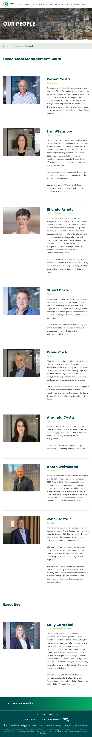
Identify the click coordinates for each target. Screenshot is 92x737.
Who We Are (25, 4)
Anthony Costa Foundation (59, 4)
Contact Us (53, 714)
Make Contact (81, 4)
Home (5, 46)
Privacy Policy (41, 714)
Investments (38, 4)
